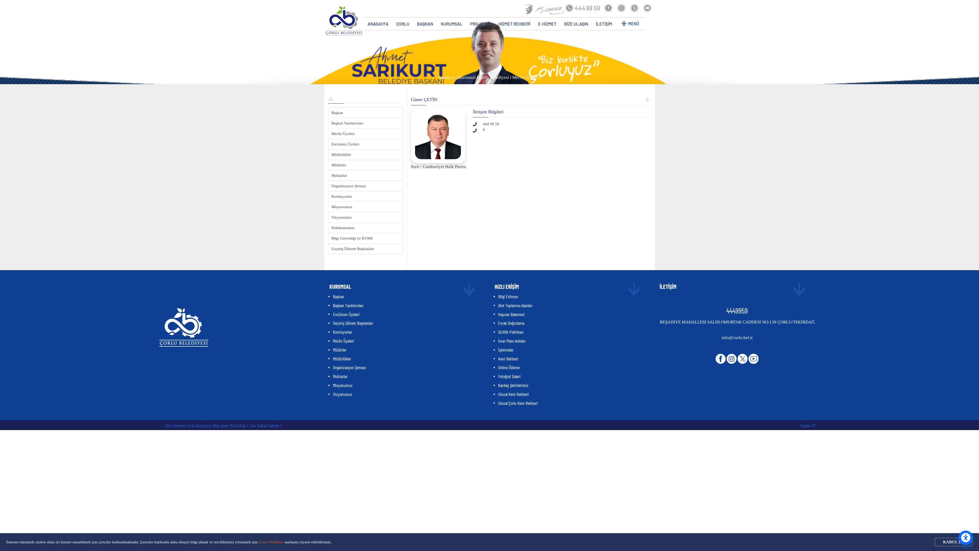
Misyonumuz (341, 207)
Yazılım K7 (808, 425)
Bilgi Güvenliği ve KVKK (352, 238)
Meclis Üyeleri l (526, 77)
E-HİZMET (547, 23)
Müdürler (338, 165)
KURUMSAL (451, 23)
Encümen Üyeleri (345, 144)
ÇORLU (402, 23)
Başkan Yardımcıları (347, 123)
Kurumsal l (468, 77)
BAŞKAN (425, 23)
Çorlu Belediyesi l (495, 77)
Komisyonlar (341, 196)
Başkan (337, 113)
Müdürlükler (341, 155)
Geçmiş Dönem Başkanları (352, 249)
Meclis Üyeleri (343, 134)
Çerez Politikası (271, 542)
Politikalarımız (342, 228)
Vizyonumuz (341, 217)
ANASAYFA (378, 23)
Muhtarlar (339, 175)
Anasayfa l (447, 77)
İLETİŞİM (604, 23)
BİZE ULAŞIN (576, 23)
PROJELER (480, 23)
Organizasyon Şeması (348, 186)
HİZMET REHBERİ (514, 23)
